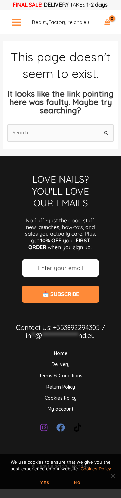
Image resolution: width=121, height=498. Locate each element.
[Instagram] (44, 427)
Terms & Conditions (60, 376)
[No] (112, 475)
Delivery (61, 364)
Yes (45, 482)
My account (60, 409)
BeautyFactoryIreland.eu (60, 22)
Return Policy (60, 387)
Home (60, 353)
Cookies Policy (61, 398)
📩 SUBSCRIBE (60, 294)
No (77, 482)
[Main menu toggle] (16, 22)
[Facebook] (60, 427)
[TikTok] (77, 427)
